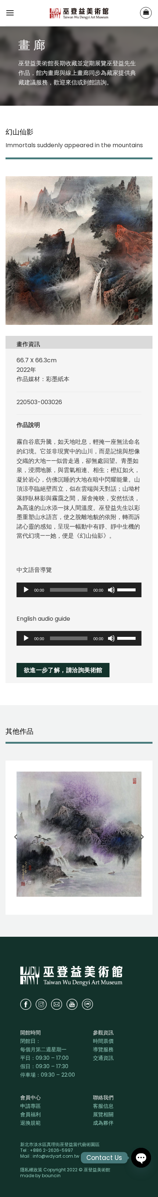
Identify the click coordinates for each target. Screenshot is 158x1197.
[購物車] (146, 13)
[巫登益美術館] (79, 13)
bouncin (51, 1175)
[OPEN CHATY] (141, 1158)
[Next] (142, 837)
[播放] (26, 590)
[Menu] (10, 13)
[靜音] (111, 590)
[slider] (127, 589)
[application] (79, 590)
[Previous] (16, 837)
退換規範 (30, 1123)
